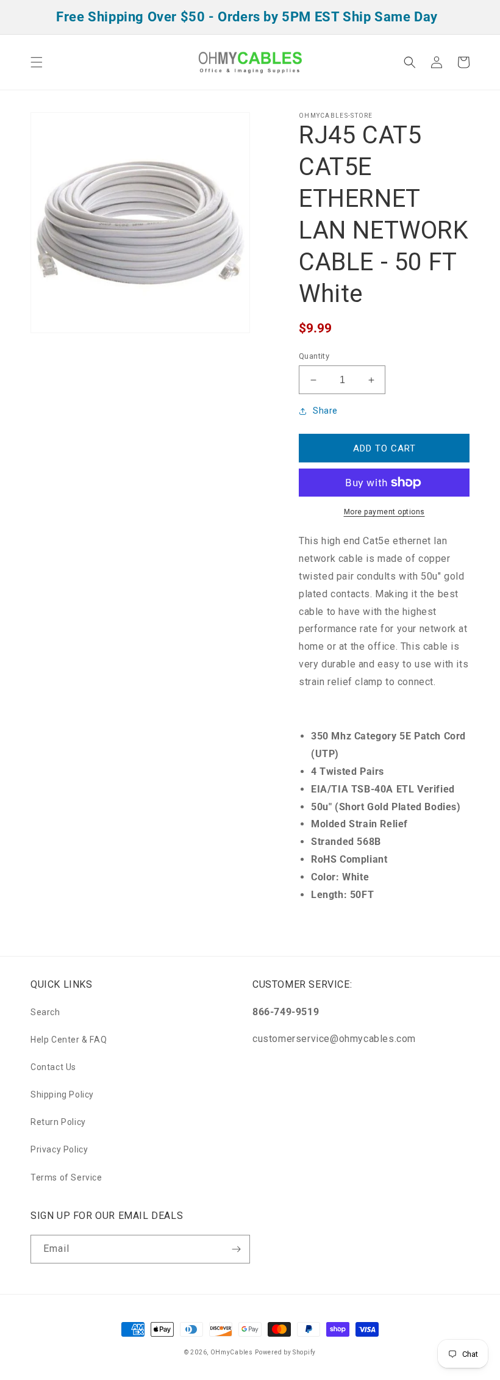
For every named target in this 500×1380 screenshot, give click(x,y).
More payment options (384, 512)
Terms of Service (66, 1177)
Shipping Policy (62, 1094)
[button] (36, 62)
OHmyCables (231, 1352)
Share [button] (325, 410)
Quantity (314, 356)
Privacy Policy (59, 1149)
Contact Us (53, 1067)
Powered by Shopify (285, 1352)
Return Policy (58, 1122)
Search (45, 1012)
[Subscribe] (236, 1249)
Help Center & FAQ (68, 1039)
